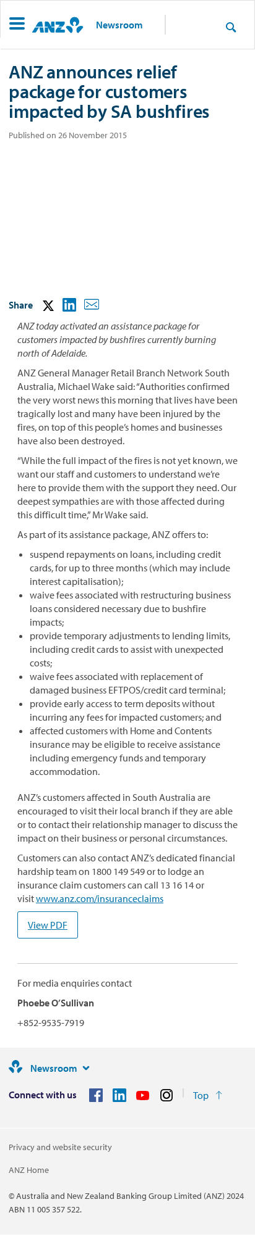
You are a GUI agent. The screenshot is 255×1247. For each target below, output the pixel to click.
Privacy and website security (60, 1147)
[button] (17, 25)
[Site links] (86, 1068)
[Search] (231, 26)
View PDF (47, 925)
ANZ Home (29, 1169)
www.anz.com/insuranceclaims (99, 898)
